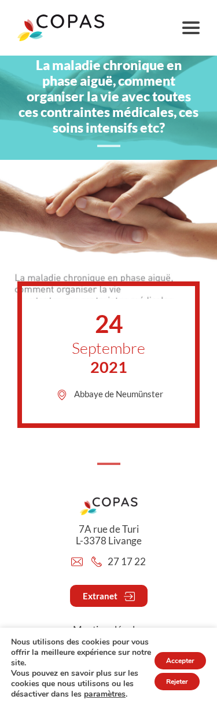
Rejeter (177, 681)
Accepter (180, 660)
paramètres (105, 694)
